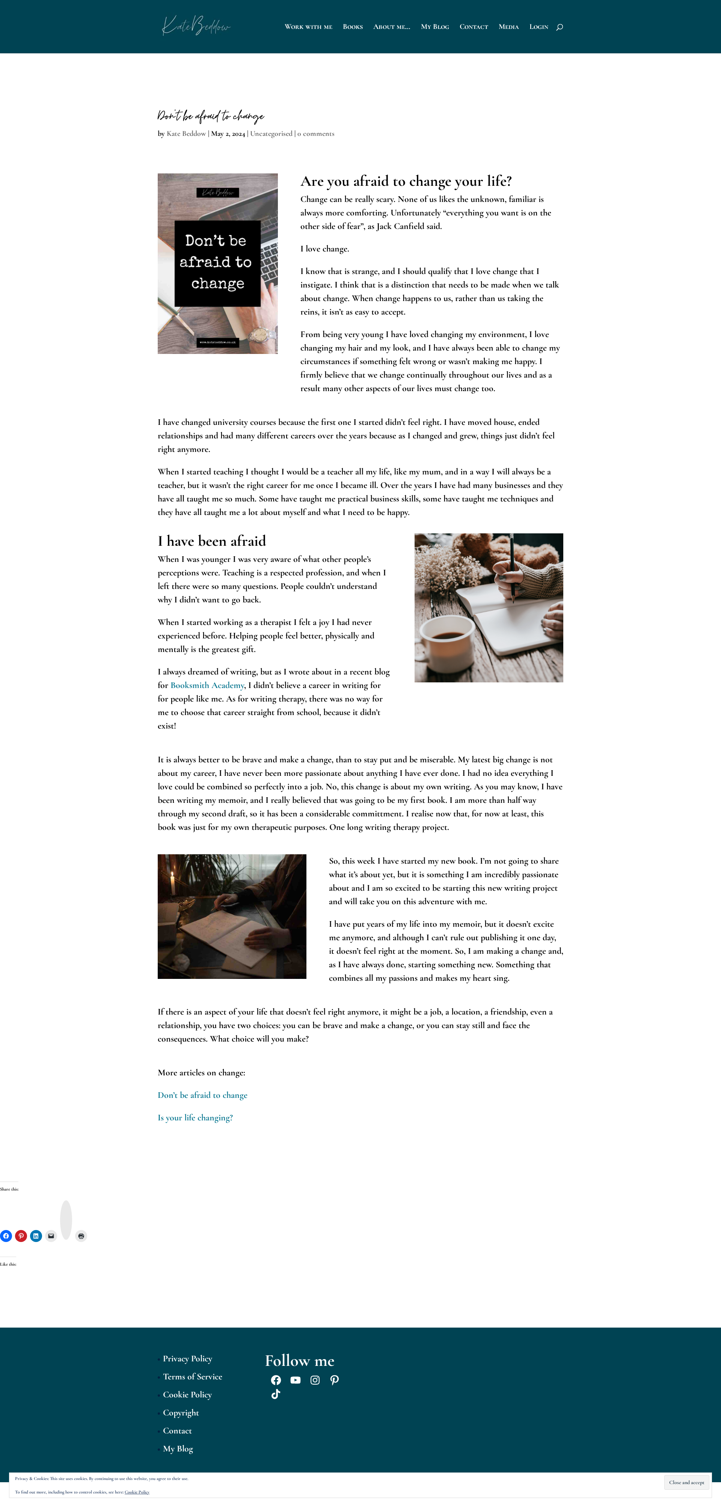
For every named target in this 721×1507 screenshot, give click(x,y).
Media (509, 27)
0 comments (316, 133)
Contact (474, 27)
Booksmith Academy (207, 685)
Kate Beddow (186, 133)
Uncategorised (271, 133)
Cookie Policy (187, 1394)
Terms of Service (192, 1376)
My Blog (435, 27)
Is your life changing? (195, 1117)
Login (538, 27)
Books (353, 27)
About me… (391, 27)
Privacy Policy (187, 1358)
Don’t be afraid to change (202, 1095)
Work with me (308, 27)
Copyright (181, 1412)
